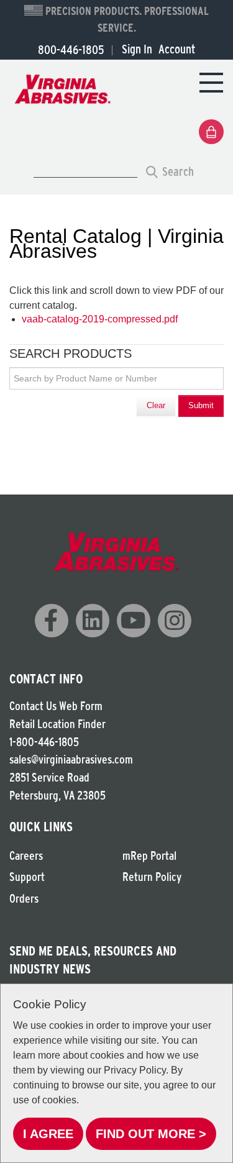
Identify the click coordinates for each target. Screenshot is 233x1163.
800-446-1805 (71, 49)
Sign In (137, 49)
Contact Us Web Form (56, 706)
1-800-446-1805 (44, 742)
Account (176, 49)
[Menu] (211, 82)
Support (27, 876)
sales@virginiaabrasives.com (71, 759)
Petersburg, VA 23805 (57, 795)
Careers (26, 855)
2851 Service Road (49, 777)
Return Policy (151, 876)
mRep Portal (149, 855)
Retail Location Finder (57, 724)
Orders (24, 898)
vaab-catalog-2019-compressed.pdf (100, 319)
